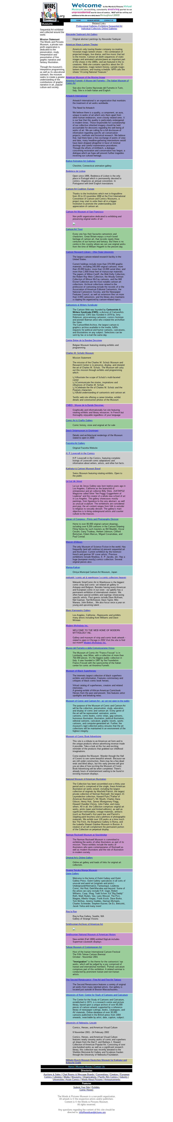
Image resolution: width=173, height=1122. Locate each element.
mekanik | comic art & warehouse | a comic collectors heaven (96, 577)
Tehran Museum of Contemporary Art (84, 947)
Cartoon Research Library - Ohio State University (90, 252)
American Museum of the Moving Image (85, 77)
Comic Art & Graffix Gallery (79, 420)
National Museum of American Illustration (86, 779)
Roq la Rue (71, 911)
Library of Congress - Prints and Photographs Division (92, 519)
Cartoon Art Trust (74, 229)
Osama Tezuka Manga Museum (81, 870)
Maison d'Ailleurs (74, 542)
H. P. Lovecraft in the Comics (80, 453)
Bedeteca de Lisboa (75, 171)
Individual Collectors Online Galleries (99, 28)
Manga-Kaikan (73, 567)
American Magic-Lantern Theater (82, 44)
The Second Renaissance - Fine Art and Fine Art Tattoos (93, 979)
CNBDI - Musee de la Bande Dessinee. (85, 405)
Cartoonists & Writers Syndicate (81, 305)
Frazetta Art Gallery (75, 443)
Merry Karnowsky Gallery (78, 610)
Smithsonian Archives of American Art (84, 924)
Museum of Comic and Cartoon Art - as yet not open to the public (98, 701)
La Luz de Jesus (74, 481)
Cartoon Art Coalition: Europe (80, 189)
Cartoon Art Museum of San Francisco (84, 211)
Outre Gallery (72, 873)
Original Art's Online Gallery (79, 857)
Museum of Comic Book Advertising (83, 736)
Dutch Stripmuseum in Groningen (82, 430)
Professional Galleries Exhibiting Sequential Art (99, 26)
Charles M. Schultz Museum (80, 353)
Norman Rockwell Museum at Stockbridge (86, 835)
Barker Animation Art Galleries (80, 161)
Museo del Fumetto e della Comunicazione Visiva (90, 648)
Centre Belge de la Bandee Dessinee (84, 340)
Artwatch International (76, 96)
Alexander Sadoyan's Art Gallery (81, 34)
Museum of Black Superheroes (81, 671)
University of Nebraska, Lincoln (81, 1023)
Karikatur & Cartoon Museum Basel (83, 468)
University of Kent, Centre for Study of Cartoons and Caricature (97, 995)
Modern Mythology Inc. (77, 625)
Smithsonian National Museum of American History (91, 934)
